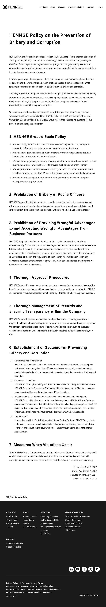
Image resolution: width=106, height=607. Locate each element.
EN (100, 7)
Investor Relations (76, 7)
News (52, 7)
